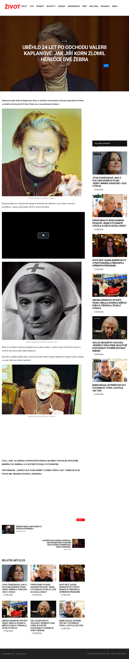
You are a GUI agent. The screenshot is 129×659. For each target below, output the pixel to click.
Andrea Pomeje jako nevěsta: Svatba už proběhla (29, 529)
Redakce (105, 6)
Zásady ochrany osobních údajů (98, 654)
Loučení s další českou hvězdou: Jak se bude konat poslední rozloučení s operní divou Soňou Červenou (56, 545)
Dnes (114, 6)
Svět (84, 6)
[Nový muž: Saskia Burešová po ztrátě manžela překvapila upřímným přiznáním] (72, 573)
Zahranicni (74, 6)
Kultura (94, 6)
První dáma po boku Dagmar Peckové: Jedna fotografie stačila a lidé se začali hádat (43, 588)
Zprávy (40, 6)
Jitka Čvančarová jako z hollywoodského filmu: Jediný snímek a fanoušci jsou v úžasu (14, 588)
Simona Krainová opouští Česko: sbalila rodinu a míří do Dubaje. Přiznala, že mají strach (14, 624)
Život (24, 6)
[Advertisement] (42, 438)
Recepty (51, 6)
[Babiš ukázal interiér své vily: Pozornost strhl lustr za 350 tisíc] (72, 609)
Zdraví (61, 6)
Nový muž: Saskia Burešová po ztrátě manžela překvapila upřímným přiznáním (69, 588)
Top (32, 6)
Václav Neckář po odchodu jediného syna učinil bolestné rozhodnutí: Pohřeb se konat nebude (42, 626)
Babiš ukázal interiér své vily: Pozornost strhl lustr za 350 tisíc (71, 623)
